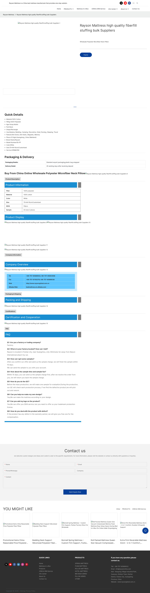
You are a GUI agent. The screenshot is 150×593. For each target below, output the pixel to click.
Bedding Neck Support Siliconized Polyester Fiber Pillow (43, 541)
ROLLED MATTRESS (81, 568)
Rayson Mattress (8, 14)
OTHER (77, 579)
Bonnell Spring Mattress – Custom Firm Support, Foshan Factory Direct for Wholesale (75, 541)
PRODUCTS (126, 509)
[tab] (75, 106)
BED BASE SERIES (81, 574)
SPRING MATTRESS (81, 563)
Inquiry (86, 55)
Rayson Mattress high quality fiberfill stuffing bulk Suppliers (36, 14)
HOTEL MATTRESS (81, 571)
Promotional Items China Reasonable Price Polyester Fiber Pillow (14, 541)
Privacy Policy (30, 591)
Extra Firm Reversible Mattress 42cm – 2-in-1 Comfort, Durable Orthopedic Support (133, 541)
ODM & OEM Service (139, 509)
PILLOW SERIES (80, 576)
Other (118, 509)
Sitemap (23, 591)
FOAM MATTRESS (81, 566)
